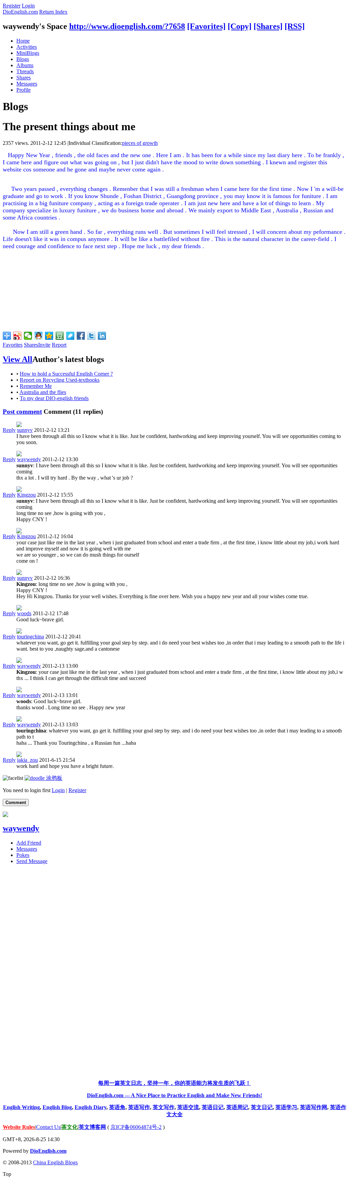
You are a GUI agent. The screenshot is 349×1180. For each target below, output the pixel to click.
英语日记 (213, 1107)
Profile (23, 90)
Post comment (22, 411)
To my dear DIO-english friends (54, 398)
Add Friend (28, 843)
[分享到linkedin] (102, 336)
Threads (25, 71)
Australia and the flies (42, 392)
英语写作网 (313, 1107)
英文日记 (262, 1107)
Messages (26, 84)
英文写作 (163, 1107)
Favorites (12, 345)
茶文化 (69, 1127)
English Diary (90, 1107)
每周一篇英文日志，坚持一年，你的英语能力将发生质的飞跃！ (174, 1083)
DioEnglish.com (20, 12)
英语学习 (286, 1107)
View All (17, 359)
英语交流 (188, 1107)
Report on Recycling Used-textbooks (60, 380)
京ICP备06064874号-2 (136, 1127)
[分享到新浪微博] (17, 336)
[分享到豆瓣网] (60, 336)
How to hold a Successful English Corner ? (66, 374)
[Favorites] (206, 26)
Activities (26, 47)
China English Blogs (55, 1162)
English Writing (21, 1107)
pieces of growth (140, 143)
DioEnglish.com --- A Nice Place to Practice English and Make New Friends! (174, 1095)
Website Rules (19, 1127)
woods (24, 613)
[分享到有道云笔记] (70, 336)
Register (11, 6)
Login (28, 6)
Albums (24, 65)
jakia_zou (27, 760)
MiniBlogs (27, 53)
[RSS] (295, 26)
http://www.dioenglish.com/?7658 (127, 26)
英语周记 (237, 1107)
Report (59, 345)
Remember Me (36, 386)
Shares (23, 77)
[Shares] (268, 26)
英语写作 (139, 1107)
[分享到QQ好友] (38, 336)
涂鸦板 (53, 778)
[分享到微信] (28, 336)
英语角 (117, 1107)
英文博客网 (92, 1127)
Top (7, 1174)
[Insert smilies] (13, 778)
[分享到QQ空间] (49, 336)
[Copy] (240, 26)
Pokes (22, 855)
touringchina (30, 636)
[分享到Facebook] (81, 336)
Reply (9, 430)
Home (23, 41)
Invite (44, 345)
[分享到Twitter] (91, 336)
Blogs (22, 59)
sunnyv (25, 430)
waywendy (29, 459)
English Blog (57, 1107)
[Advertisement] (174, 972)
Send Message (31, 861)
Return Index (53, 12)
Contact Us (48, 1127)
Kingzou (26, 495)
